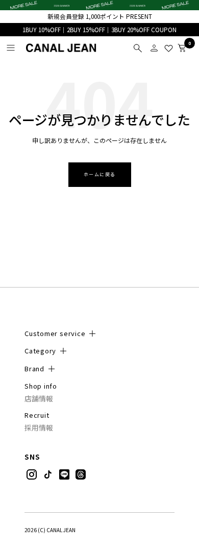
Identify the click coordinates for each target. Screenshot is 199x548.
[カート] (182, 48)
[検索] (138, 48)
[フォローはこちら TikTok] (48, 474)
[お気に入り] (168, 48)
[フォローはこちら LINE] (64, 474)
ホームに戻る (100, 174)
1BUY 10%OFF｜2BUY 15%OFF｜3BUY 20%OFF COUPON (99, 30)
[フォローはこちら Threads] (80, 474)
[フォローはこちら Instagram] (31, 474)
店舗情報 (38, 398)
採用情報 (38, 427)
